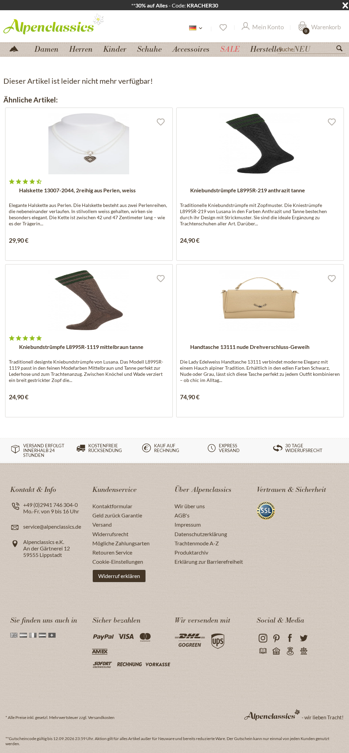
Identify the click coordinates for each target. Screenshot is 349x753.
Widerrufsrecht (110, 534)
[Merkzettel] (222, 27)
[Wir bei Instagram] (263, 638)
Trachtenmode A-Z (196, 543)
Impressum (187, 524)
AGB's (181, 515)
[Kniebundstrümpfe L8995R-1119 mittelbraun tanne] (89, 300)
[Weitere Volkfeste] (303, 651)
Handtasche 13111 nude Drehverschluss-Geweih (249, 346)
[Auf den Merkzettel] (160, 121)
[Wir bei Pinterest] (276, 638)
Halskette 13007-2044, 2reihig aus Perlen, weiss (77, 190)
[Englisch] (13, 635)
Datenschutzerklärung (200, 534)
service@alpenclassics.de (52, 526)
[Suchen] (342, 50)
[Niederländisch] (23, 635)
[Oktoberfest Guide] (276, 651)
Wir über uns (189, 506)
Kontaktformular (112, 506)
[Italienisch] (32, 635)
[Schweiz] (52, 635)
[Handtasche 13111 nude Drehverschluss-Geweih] (260, 300)
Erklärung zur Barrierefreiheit (208, 561)
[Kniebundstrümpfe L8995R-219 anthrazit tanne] (260, 143)
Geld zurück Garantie (117, 515)
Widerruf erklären (119, 576)
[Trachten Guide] (290, 651)
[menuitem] (311, 48)
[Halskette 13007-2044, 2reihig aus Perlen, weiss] (89, 143)
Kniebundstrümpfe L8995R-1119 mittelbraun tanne (81, 346)
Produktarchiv (191, 552)
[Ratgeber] (263, 651)
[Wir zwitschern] (303, 638)
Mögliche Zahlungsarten (121, 543)
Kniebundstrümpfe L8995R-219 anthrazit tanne (247, 190)
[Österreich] (42, 635)
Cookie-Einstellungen (117, 561)
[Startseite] (16, 48)
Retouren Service (112, 552)
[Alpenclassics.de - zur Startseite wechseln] (54, 23)
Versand (102, 524)
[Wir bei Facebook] (290, 638)
